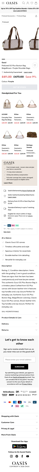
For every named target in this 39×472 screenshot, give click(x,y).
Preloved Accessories (8, 16)
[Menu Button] (3, 3)
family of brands (18, 385)
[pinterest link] (16, 467)
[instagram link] (10, 467)
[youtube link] (27, 467)
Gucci (4, 61)
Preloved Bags (21, 16)
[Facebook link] (21, 467)
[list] (18, 38)
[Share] (35, 16)
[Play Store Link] (18, 457)
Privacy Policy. (26, 392)
